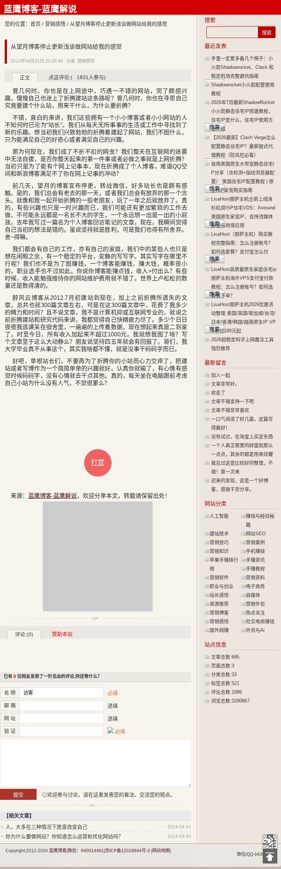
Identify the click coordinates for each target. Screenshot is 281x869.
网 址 (10, 718)
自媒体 (253, 595)
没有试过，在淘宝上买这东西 (242, 436)
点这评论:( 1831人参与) (77, 77)
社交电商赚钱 (260, 621)
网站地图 (161, 850)
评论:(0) (24, 634)
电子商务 (255, 586)
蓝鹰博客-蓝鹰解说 (40, 9)
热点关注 (255, 612)
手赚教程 (255, 568)
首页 (35, 24)
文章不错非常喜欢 (230, 410)
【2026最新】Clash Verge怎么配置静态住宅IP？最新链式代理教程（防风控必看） (243, 146)
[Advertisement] (98, 556)
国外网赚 (219, 630)
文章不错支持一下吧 (232, 401)
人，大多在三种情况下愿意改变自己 (46, 827)
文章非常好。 (225, 384)
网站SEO (256, 533)
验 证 (10, 731)
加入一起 (220, 375)
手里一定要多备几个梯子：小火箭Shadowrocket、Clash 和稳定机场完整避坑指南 (242, 67)
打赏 (97, 462)
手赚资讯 (255, 560)
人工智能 (219, 516)
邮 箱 (10, 705)
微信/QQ (245, 854)
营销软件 (219, 577)
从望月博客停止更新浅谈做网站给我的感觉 (66, 47)
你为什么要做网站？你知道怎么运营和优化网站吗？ (64, 836)
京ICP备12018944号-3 (127, 850)
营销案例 (255, 542)
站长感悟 (219, 595)
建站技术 (219, 533)
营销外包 (255, 604)
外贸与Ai (255, 630)
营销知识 (219, 551)
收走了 (218, 392)
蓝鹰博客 (58, 850)
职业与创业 (221, 586)
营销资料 (255, 577)
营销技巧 (219, 542)
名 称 (10, 692)
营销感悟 (55, 24)
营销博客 (219, 612)
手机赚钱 (255, 551)
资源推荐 (219, 604)
